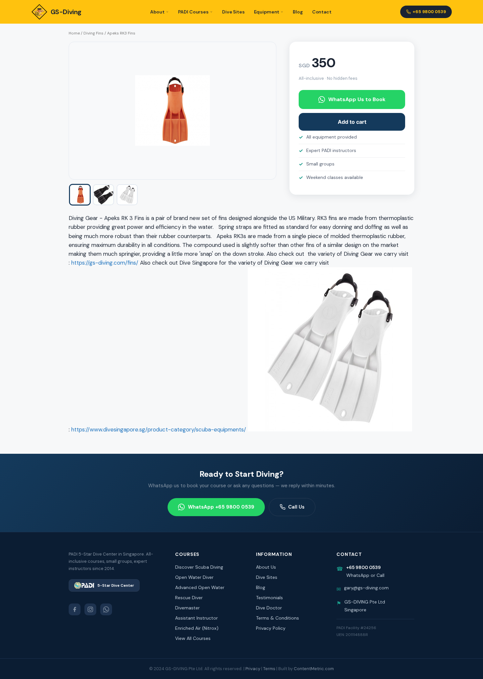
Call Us (296, 507)
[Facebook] (74, 609)
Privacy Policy (271, 628)
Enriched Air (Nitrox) (196, 628)
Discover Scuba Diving (199, 567)
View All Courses (193, 638)
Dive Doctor (269, 608)
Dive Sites (233, 12)
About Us (266, 567)
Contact (322, 12)
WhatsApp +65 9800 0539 (221, 507)
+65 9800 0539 (429, 11)
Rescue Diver (189, 598)
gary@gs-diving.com (366, 588)
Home (74, 33)
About (157, 12)
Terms (269, 668)
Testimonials (269, 598)
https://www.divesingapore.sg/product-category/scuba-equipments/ (158, 429)
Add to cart (352, 122)
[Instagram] (90, 609)
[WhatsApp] (106, 609)
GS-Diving (66, 12)
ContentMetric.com (314, 668)
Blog (298, 12)
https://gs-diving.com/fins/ (104, 262)
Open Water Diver (194, 577)
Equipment (267, 12)
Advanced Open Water (199, 587)
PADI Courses (193, 12)
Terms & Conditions (277, 618)
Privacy (252, 668)
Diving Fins (93, 33)
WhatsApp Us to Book (356, 99)
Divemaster (187, 608)
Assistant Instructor (196, 618)
